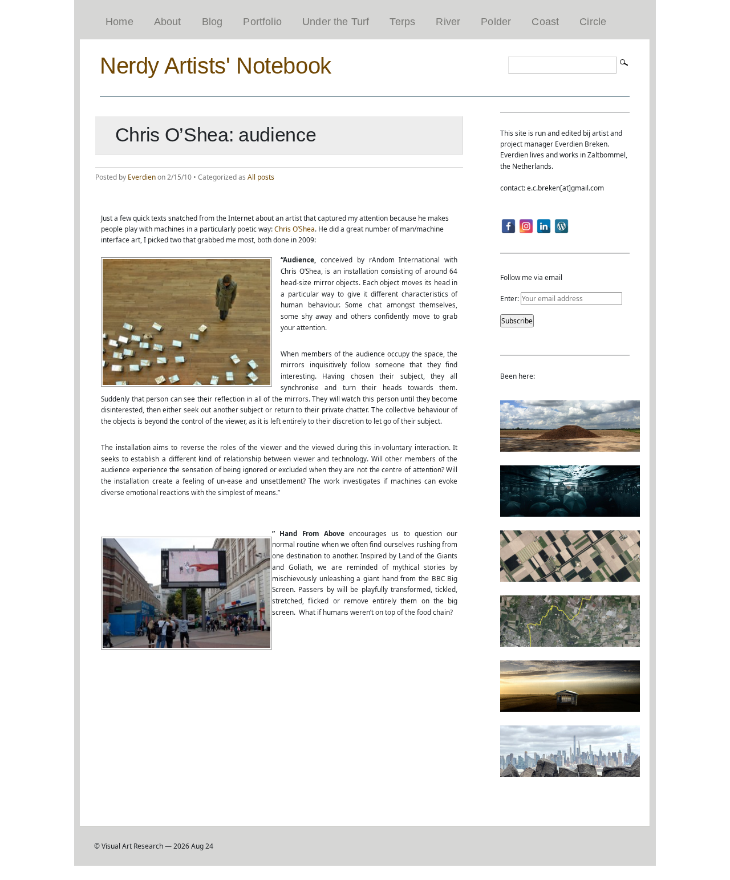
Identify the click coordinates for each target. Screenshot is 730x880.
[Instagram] (526, 226)
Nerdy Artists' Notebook (215, 65)
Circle (592, 21)
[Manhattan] (570, 771)
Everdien (142, 177)
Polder (496, 21)
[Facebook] (508, 226)
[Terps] (570, 446)
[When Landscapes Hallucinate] (570, 576)
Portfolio (262, 21)
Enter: (510, 298)
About (167, 21)
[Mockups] (570, 706)
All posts (261, 177)
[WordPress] (561, 226)
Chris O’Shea (294, 229)
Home (119, 21)
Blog (212, 21)
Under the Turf (336, 21)
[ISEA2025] (570, 641)
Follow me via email (531, 277)
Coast (545, 21)
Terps (402, 21)
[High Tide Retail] (570, 511)
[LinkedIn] (544, 226)
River (448, 21)
